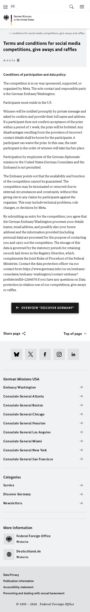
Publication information (18, 581)
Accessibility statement (18, 587)
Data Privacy (11, 575)
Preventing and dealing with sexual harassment (33, 593)
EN (5, 6)
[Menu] (82, 6)
